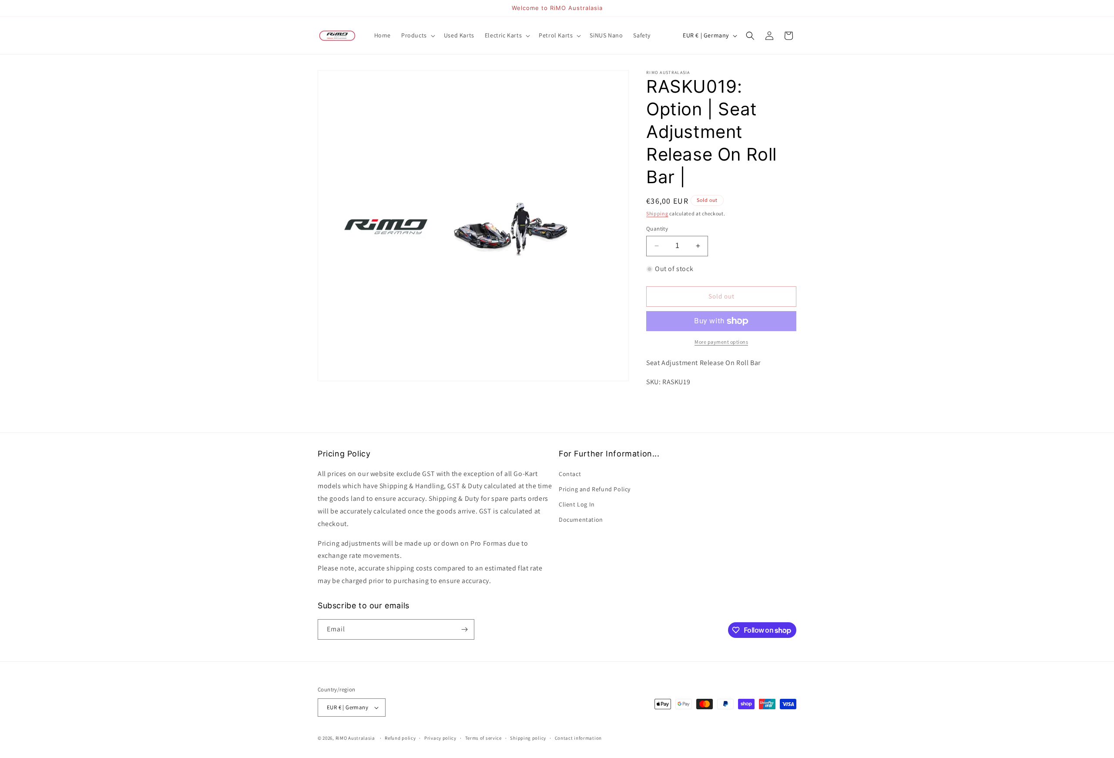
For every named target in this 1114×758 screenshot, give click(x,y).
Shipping (657, 213)
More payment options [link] (721, 342)
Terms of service (483, 738)
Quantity (657, 228)
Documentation (581, 519)
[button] (417, 35)
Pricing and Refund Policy (595, 489)
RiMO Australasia (355, 738)
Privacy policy (440, 738)
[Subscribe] (464, 629)
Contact (570, 474)
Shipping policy (528, 738)
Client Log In (577, 504)
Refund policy (400, 738)
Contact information (578, 738)
